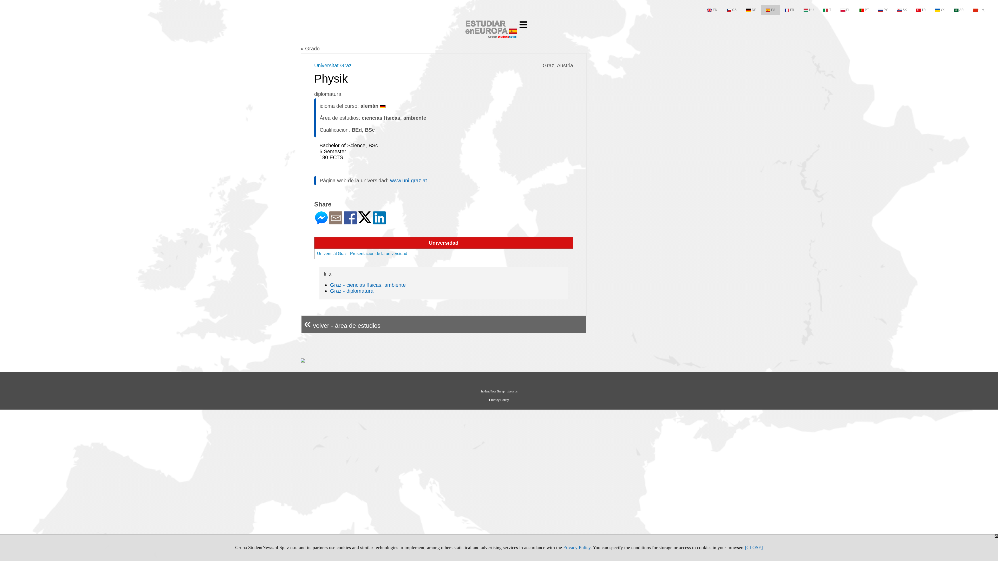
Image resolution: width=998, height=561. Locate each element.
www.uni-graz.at (408, 180)
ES (773, 10)
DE (754, 10)
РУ (886, 10)
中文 (982, 10)
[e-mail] (335, 222)
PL (848, 10)
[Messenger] (321, 222)
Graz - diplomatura (351, 291)
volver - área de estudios (342, 323)
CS (734, 10)
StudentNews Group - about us (499, 391)
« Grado (310, 48)
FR (792, 10)
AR (961, 10)
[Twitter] (364, 220)
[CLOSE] (754, 547)
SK (905, 10)
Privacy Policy (576, 547)
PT (867, 10)
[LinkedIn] (379, 222)
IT (830, 10)
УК (942, 10)
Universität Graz (333, 65)
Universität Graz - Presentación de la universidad (362, 253)
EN (715, 10)
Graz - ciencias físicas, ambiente (368, 285)
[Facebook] (350, 222)
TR (924, 10)
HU (811, 10)
